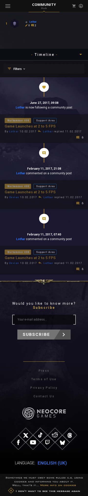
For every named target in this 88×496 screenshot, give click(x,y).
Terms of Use (44, 379)
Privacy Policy (44, 387)
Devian (14, 197)
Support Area (45, 120)
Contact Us (44, 396)
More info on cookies (58, 485)
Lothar (20, 107)
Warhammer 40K (18, 120)
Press (44, 370)
